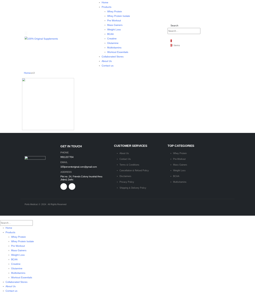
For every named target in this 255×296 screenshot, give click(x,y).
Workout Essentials (117, 52)
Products (106, 7)
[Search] (203, 31)
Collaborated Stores (113, 56)
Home (105, 2)
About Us (107, 61)
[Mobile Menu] (26, 33)
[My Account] (169, 36)
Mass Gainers (114, 25)
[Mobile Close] (1, 217)
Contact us (107, 65)
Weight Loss (114, 29)
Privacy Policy (127, 182)
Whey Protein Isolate (118, 16)
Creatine (112, 38)
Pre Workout (114, 20)
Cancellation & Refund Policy (134, 170)
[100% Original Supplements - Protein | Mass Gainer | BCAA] (41, 38)
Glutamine (112, 43)
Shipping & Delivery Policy (133, 188)
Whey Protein (114, 11)
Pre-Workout (179, 159)
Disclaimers (125, 176)
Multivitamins (114, 47)
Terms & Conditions (129, 164)
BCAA (110, 34)
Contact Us (125, 159)
